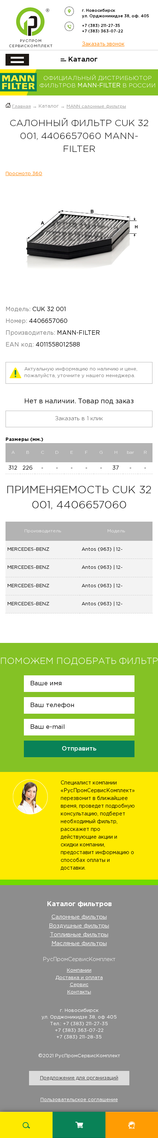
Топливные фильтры (79, 934)
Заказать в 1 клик (79, 418)
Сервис (79, 985)
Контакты (79, 992)
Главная (21, 106)
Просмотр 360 (24, 174)
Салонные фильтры (79, 917)
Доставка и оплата (79, 978)
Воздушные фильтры (79, 925)
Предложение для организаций (79, 1078)
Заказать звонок (103, 44)
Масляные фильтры (79, 943)
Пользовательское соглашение (79, 1100)
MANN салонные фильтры (96, 106)
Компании (79, 970)
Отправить (79, 749)
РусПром (31, 43)
